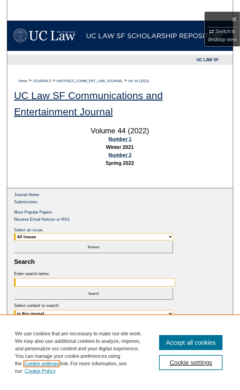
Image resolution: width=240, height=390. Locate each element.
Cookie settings (41, 363)
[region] (120, 352)
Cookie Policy (40, 371)
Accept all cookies (191, 342)
